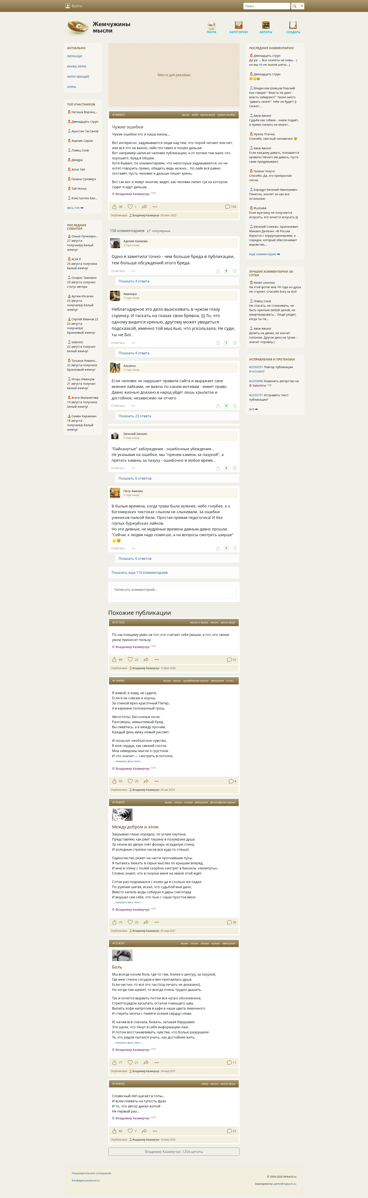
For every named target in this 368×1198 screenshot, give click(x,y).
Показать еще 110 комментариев (140, 572)
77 (120, 1062)
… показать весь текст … (128, 761)
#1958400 (118, 1083)
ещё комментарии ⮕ (264, 254)
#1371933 (118, 622)
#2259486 (256, 381)
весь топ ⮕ (75, 208)
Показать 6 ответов (135, 478)
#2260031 (256, 367)
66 (120, 1131)
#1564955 (118, 802)
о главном (232, 680)
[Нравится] (114, 206)
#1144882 (118, 680)
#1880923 (118, 115)
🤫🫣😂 (254, 79)
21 (136, 1062)
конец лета (76, 66)
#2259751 (256, 395)
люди (195, 115)
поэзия (188, 802)
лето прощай (78, 76)
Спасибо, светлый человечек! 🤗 (273, 139)
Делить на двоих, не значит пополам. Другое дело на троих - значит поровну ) (273, 337)
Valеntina (259, 385)
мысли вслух (207, 115)
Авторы (266, 23)
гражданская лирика (195, 680)
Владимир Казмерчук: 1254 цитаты (174, 1151)
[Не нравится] (235, 271)
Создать (293, 23)
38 (120, 207)
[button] (174, 572)
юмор (205, 1083)
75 (120, 922)
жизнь (185, 115)
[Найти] (295, 6)
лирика (215, 943)
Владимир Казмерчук (133, 194)
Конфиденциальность (86, 1180)
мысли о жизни (199, 622)
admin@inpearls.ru (285, 1184)
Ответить (118, 271)
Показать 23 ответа (135, 416)
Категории (239, 23)
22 (136, 660)
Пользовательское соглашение (91, 1173)
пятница (74, 56)
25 (136, 922)
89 (120, 660)
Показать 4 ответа (134, 281)
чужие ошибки (226, 115)
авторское (217, 680)
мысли (214, 622)
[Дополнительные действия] (155, 206)
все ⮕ (253, 409)
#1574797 (118, 943)
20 (136, 781)
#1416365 (256, 371)
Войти (77, 6)
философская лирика (222, 802)
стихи (177, 680)
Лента (211, 23)
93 (120, 781)
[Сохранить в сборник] (130, 206)
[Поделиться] (144, 206)
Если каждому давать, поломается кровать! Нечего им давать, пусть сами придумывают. (274, 157)
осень (71, 86)
